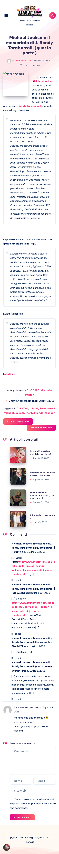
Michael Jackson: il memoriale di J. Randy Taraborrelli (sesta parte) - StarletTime (32, 666)
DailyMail (22, 408)
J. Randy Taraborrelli (29, 106)
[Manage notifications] (7, 846)
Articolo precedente (18, 421)
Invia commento (22, 817)
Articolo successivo (41, 427)
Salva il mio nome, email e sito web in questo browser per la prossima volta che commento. (33, 804)
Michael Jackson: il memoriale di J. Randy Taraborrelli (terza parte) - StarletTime (32, 642)
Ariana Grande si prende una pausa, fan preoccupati (42, 495)
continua (9, 374)
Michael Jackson (44, 81)
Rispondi (16, 580)
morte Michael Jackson (40, 412)
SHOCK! (32, 390)
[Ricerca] (52, 15)
